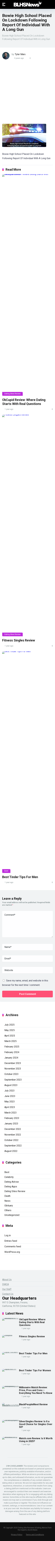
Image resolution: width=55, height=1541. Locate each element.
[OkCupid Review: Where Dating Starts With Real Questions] (27, 285)
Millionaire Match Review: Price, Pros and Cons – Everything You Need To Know (35, 1390)
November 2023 (12, 1068)
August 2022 (10, 1151)
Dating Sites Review (12, 394)
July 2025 (9, 1024)
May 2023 (9, 1101)
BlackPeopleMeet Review (33, 1404)
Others (7, 1210)
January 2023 (11, 1123)
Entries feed (10, 1240)
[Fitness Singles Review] (27, 525)
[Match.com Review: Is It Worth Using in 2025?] (10, 1437)
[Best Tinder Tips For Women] (10, 1369)
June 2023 (9, 1096)
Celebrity (9, 1177)
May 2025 (9, 1030)
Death (7, 1196)
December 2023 (12, 1063)
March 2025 (10, 1041)
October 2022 (11, 1140)
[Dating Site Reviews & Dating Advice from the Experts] (27, 4)
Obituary (8, 1205)
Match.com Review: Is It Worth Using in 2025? (36, 1440)
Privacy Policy (16, 1534)
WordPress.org (12, 1252)
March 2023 (10, 1112)
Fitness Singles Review (18, 640)
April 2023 (9, 1107)
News (7, 1200)
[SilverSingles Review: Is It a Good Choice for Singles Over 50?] (10, 1420)
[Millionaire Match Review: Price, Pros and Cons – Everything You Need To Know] (10, 1386)
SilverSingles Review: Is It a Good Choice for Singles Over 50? (35, 1424)
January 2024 (11, 1057)
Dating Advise (11, 1181)
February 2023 (11, 1118)
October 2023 (11, 1074)
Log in (7, 1235)
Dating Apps (10, 1186)
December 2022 (12, 1129)
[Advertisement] (27, 93)
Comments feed (12, 1246)
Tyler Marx (20, 54)
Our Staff (6, 1289)
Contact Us (7, 1294)
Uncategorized (11, 1215)
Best (6, 871)
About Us (7, 1279)
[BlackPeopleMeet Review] (10, 1405)
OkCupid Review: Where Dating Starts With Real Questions (23, 402)
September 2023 (13, 1079)
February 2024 (11, 1052)
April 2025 (9, 1035)
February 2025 (11, 1046)
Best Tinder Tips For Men (20, 877)
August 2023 (10, 1085)
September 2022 (13, 1145)
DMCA (5, 1284)
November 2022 (12, 1134)
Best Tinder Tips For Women (35, 1370)
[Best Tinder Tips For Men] (27, 762)
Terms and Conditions (35, 1534)
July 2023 (9, 1090)
